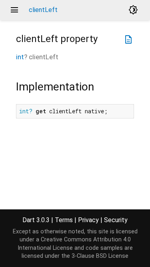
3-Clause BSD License (100, 256)
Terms (64, 220)
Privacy (88, 220)
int (20, 57)
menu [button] (14, 10)
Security (116, 220)
